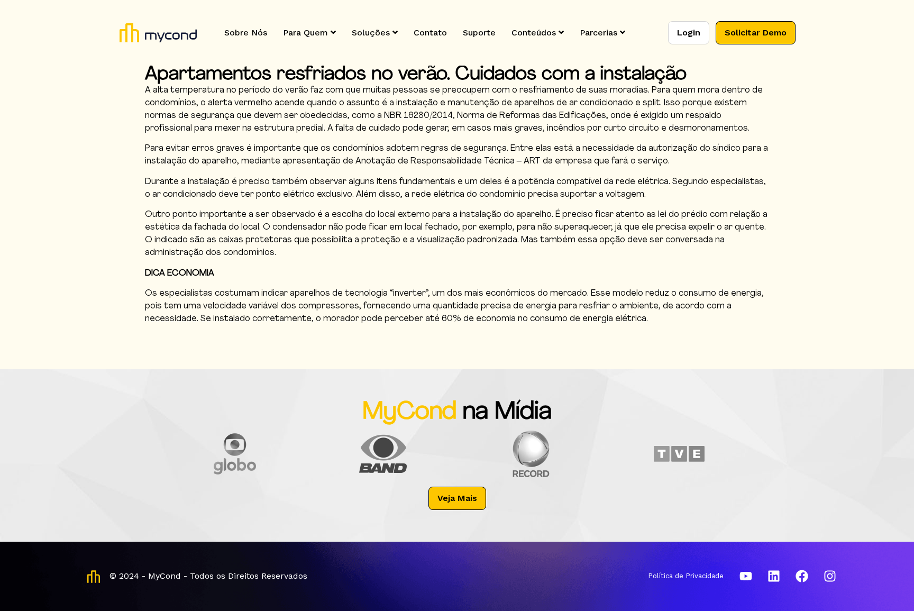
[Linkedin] (774, 576)
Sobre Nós (245, 33)
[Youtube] (745, 576)
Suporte (479, 33)
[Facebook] (802, 576)
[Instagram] (830, 576)
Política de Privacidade (686, 576)
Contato (430, 33)
